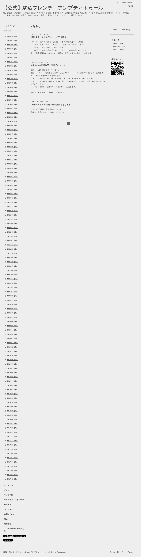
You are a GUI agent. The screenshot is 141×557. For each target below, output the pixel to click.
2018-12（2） (12, 394)
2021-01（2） (12, 291)
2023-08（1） (12, 172)
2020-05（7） (12, 326)
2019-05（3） (12, 377)
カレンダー (8, 509)
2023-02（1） (12, 194)
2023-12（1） (12, 155)
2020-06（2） (12, 321)
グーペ (123, 552)
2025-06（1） (12, 87)
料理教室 (7, 504)
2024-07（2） (12, 134)
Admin (131, 552)
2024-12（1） (12, 113)
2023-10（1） (12, 164)
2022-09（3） (12, 215)
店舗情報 (7, 524)
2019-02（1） (12, 385)
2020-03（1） (12, 334)
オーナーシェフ (10, 485)
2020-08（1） (12, 313)
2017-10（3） (12, 445)
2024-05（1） (12, 138)
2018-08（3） (12, 411)
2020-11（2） (12, 300)
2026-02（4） (12, 57)
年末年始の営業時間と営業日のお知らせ (49, 65)
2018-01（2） (12, 432)
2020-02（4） (12, 338)
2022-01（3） (12, 240)
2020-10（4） (12, 304)
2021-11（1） (12, 249)
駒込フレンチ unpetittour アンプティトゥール (28, 552)
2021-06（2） (12, 270)
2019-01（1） (12, 389)
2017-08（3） (12, 453)
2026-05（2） (12, 49)
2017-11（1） (12, 440)
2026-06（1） (12, 44)
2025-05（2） (12, 91)
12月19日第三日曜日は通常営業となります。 (52, 104)
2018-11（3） (12, 398)
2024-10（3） (12, 121)
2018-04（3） (12, 419)
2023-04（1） (12, 185)
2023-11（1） (12, 159)
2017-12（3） (12, 436)
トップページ (9, 26)
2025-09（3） (12, 74)
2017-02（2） (12, 479)
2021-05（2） (12, 274)
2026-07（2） (12, 40)
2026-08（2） (12, 36)
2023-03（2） (12, 189)
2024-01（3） (12, 151)
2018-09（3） (12, 406)
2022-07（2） (12, 219)
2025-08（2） (12, 79)
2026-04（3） (12, 53)
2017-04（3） (12, 470)
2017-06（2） (12, 462)
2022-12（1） (12, 202)
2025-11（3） (12, 66)
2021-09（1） (12, 257)
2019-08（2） (12, 364)
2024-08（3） (12, 130)
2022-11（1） (12, 206)
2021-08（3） (12, 262)
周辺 (6, 519)
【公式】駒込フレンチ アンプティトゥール (53, 7)
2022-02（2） (12, 236)
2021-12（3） (12, 245)
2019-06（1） (12, 372)
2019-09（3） (12, 360)
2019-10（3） (12, 355)
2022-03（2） (12, 232)
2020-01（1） (12, 343)
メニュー (7, 490)
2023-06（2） (12, 181)
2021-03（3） (12, 283)
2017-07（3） (12, 458)
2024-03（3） (12, 147)
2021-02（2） (12, 287)
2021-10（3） (12, 253)
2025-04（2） (12, 96)
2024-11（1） (12, 117)
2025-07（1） (12, 83)
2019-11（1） (12, 351)
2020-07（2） (12, 317)
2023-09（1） (12, 168)
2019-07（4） (12, 368)
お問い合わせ (9, 514)
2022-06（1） (12, 223)
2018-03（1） (12, 423)
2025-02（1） (12, 104)
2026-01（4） (12, 61)
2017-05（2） (12, 466)
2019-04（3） (12, 381)
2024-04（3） (12, 142)
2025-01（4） (12, 108)
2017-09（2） (12, 449)
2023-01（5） (12, 198)
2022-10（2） (12, 211)
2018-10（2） (12, 402)
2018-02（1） (12, 428)
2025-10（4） (12, 70)
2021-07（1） (12, 266)
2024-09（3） (12, 125)
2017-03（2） (12, 475)
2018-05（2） (12, 415)
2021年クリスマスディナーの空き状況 (49, 37)
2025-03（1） (12, 100)
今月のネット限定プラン (14, 500)
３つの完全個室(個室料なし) (14, 530)
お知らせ (7, 31)
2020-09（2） (12, 308)
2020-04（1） (12, 330)
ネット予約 (8, 495)
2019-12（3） (12, 347)
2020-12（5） (12, 296)
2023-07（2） (12, 176)
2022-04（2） (12, 228)
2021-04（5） (12, 279)
